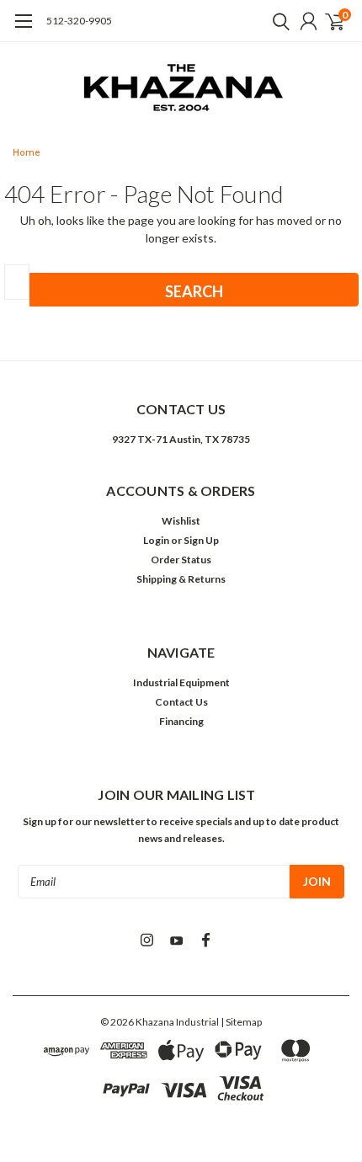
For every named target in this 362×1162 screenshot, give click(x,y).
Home (26, 152)
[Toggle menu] (23, 29)
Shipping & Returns (181, 579)
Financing (181, 721)
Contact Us (181, 702)
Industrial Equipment (181, 682)
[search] (277, 21)
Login (156, 540)
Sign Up (201, 540)
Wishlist (181, 520)
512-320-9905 (79, 20)
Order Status (181, 559)
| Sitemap (241, 1021)
